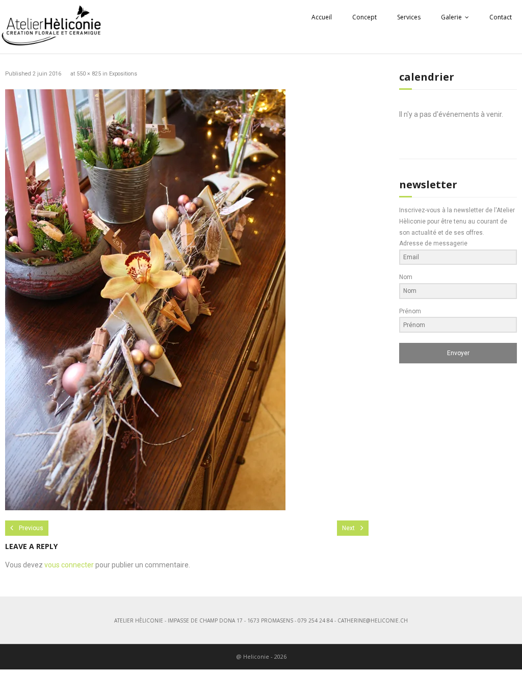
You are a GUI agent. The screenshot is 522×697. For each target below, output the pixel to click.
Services (409, 17)
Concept (364, 17)
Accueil (321, 17)
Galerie (451, 17)
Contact (500, 17)
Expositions (123, 73)
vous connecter (69, 565)
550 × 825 (88, 73)
